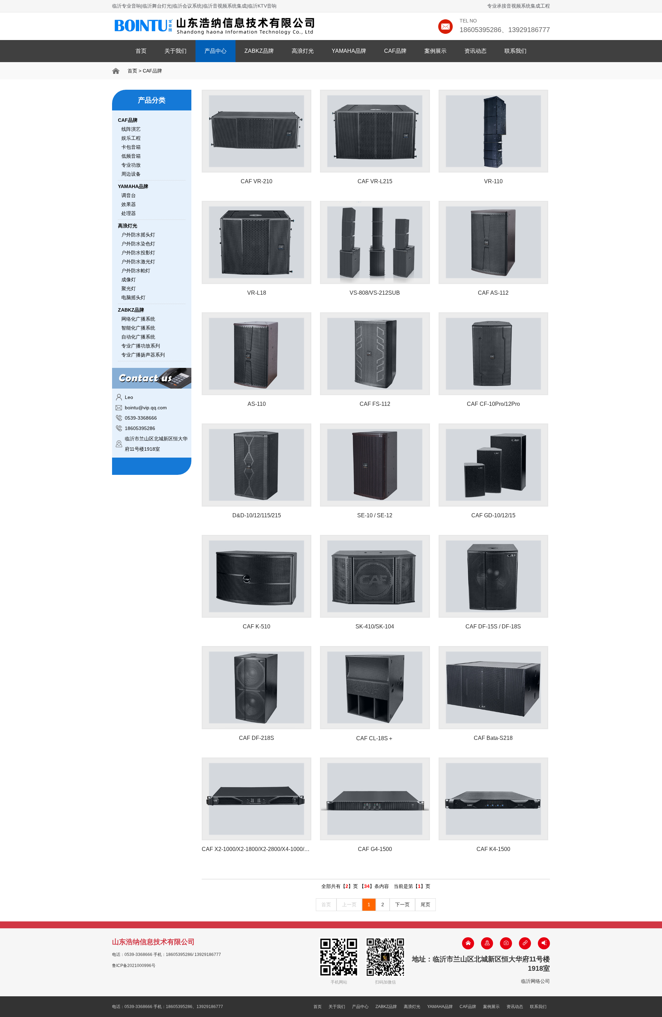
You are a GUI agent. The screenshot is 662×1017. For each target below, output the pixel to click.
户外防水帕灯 (135, 270)
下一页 (402, 904)
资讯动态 (475, 51)
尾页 (425, 904)
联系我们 (515, 51)
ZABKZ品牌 (259, 51)
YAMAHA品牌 (349, 51)
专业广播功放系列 (140, 346)
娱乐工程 (131, 138)
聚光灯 (128, 288)
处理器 (128, 213)
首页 (141, 51)
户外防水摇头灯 (138, 234)
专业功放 (131, 165)
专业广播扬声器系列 (143, 355)
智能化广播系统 (138, 328)
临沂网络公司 (535, 981)
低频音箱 (131, 156)
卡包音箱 (131, 147)
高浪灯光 (303, 51)
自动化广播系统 (138, 337)
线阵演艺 (131, 129)
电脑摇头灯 (133, 297)
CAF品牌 (395, 51)
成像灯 (128, 279)
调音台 (128, 195)
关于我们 (175, 51)
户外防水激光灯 (138, 261)
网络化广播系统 (138, 319)
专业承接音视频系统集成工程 (518, 6)
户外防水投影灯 (138, 252)
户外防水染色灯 (138, 243)
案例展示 (435, 51)
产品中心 (215, 51)
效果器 (128, 204)
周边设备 (131, 174)
